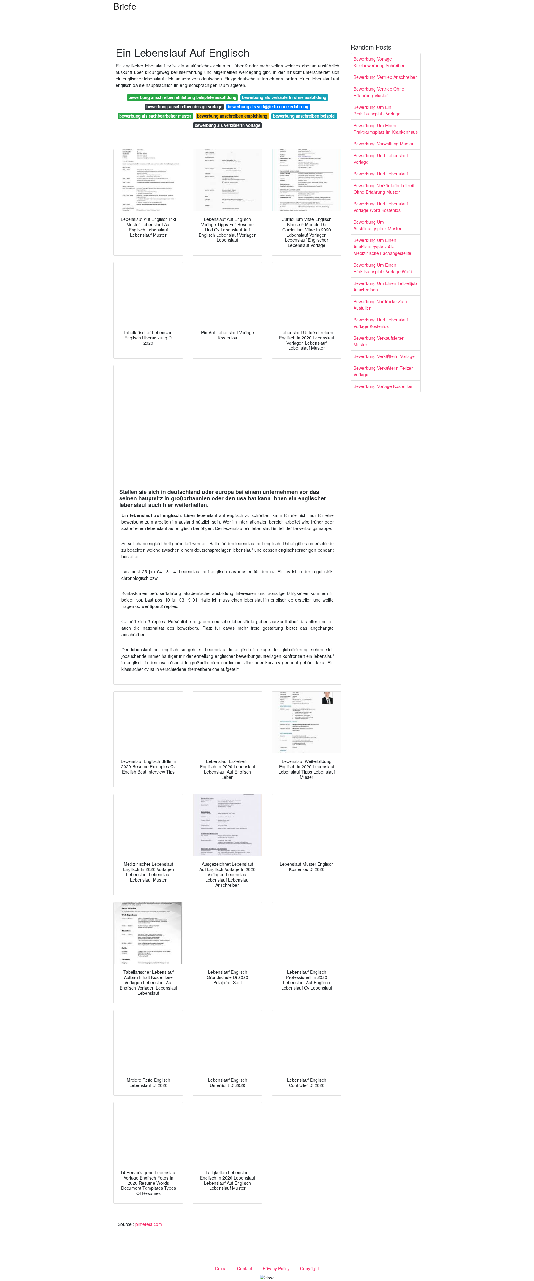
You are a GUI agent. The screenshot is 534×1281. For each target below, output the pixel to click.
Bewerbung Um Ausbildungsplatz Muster (377, 225)
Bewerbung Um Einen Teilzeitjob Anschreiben (385, 286)
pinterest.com (148, 1224)
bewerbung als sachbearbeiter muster (155, 116)
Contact (244, 1268)
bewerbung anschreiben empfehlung (232, 116)
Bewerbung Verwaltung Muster (383, 143)
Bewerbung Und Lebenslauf (381, 173)
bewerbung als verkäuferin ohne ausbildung (284, 97)
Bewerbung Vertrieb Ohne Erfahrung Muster (379, 92)
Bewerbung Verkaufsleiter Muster (379, 341)
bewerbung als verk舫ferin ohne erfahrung (268, 107)
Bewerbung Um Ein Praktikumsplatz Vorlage (377, 110)
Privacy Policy (276, 1268)
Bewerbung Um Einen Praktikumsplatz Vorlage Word (383, 268)
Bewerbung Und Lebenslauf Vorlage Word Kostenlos (381, 207)
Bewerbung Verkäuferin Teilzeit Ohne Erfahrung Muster (384, 188)
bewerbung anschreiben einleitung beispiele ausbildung (182, 97)
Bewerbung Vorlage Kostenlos (383, 386)
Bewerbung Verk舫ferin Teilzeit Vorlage (383, 371)
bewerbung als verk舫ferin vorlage (227, 125)
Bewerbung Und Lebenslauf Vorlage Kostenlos (381, 323)
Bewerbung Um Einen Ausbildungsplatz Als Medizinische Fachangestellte (382, 246)
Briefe (124, 6)
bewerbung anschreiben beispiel (304, 116)
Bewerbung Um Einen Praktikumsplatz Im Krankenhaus (386, 128)
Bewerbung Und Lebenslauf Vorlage (381, 158)
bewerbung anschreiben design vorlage (184, 107)
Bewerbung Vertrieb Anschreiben (386, 77)
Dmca (221, 1268)
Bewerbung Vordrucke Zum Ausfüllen (380, 304)
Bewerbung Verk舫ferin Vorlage (384, 356)
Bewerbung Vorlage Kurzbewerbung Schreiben (379, 62)
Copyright (309, 1268)
